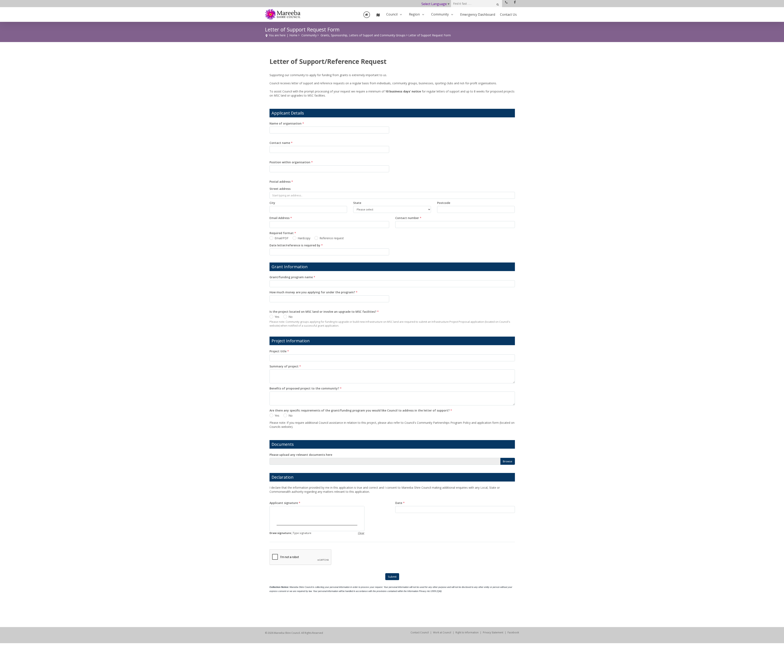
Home (293, 35)
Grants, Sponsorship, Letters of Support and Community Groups (363, 35)
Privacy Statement (493, 632)
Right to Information (467, 632)
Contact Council (420, 632)
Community (309, 35)
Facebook (513, 632)
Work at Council (442, 632)
